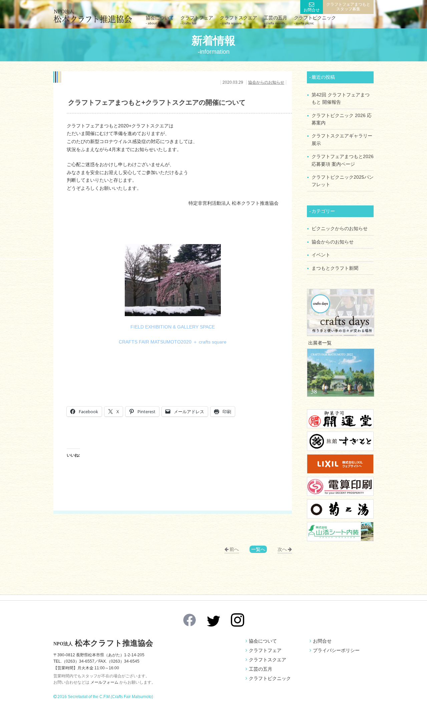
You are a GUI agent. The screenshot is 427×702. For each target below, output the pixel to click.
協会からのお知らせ (266, 82)
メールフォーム (104, 682)
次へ (282, 549)
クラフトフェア (196, 20)
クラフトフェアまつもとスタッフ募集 (348, 6)
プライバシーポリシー (336, 650)
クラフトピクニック (315, 20)
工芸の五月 (275, 20)
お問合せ (312, 10)
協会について (160, 20)
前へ (234, 549)
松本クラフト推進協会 (103, 643)
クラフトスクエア (238, 20)
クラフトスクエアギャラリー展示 (342, 139)
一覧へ (258, 549)
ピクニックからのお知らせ (340, 228)
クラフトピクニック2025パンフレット (343, 180)
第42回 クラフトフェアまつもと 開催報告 (341, 98)
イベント (321, 254)
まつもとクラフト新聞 (335, 268)
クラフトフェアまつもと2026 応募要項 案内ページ (343, 160)
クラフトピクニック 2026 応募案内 (342, 119)
